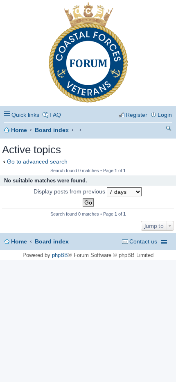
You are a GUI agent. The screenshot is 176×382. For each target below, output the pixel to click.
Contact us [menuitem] (143, 241)
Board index (52, 130)
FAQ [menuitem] (55, 114)
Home (19, 130)
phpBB (60, 255)
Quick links (25, 114)
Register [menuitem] (136, 114)
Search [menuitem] (168, 130)
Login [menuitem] (165, 114)
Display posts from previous (70, 191)
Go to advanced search (37, 161)
